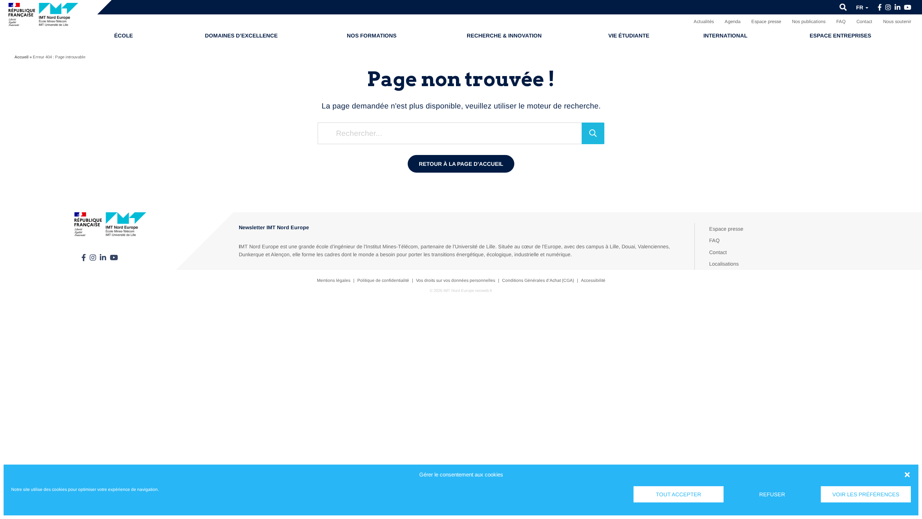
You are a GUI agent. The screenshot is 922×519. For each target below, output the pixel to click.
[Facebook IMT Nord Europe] (880, 7)
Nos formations (372, 35)
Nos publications (808, 21)
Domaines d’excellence (241, 35)
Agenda (732, 21)
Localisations (724, 264)
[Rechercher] (593, 133)
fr (860, 7)
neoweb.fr (483, 290)
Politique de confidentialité (383, 280)
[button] (907, 474)
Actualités (704, 21)
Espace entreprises (840, 35)
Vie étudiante (628, 35)
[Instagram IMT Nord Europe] (888, 7)
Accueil (21, 57)
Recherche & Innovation (504, 35)
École (123, 35)
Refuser (772, 494)
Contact (864, 21)
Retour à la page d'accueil (461, 164)
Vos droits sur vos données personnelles (455, 280)
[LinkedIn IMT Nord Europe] (897, 7)
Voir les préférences (865, 494)
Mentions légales (333, 280)
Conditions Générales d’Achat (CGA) (538, 280)
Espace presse (766, 21)
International (725, 35)
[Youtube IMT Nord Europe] (907, 7)
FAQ (841, 21)
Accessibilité (593, 280)
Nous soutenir (897, 21)
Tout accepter (678, 494)
